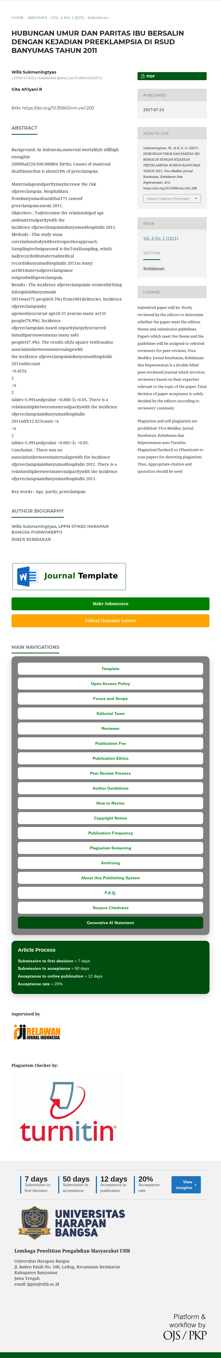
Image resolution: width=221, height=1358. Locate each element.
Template (110, 668)
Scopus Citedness (111, 907)
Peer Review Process (110, 773)
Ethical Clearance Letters (110, 620)
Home (18, 17)
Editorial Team (111, 713)
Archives (37, 17)
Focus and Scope (110, 698)
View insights (186, 1185)
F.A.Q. (110, 892)
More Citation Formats (168, 198)
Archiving (110, 863)
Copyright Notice (110, 818)
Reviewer (110, 728)
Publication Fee (110, 743)
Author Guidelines (111, 788)
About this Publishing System (110, 878)
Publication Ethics (111, 758)
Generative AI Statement (110, 922)
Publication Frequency (110, 833)
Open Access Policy (110, 683)
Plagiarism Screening (110, 848)
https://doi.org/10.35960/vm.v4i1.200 (58, 108)
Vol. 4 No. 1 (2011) (67, 17)
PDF (150, 76)
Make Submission (110, 603)
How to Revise (110, 803)
